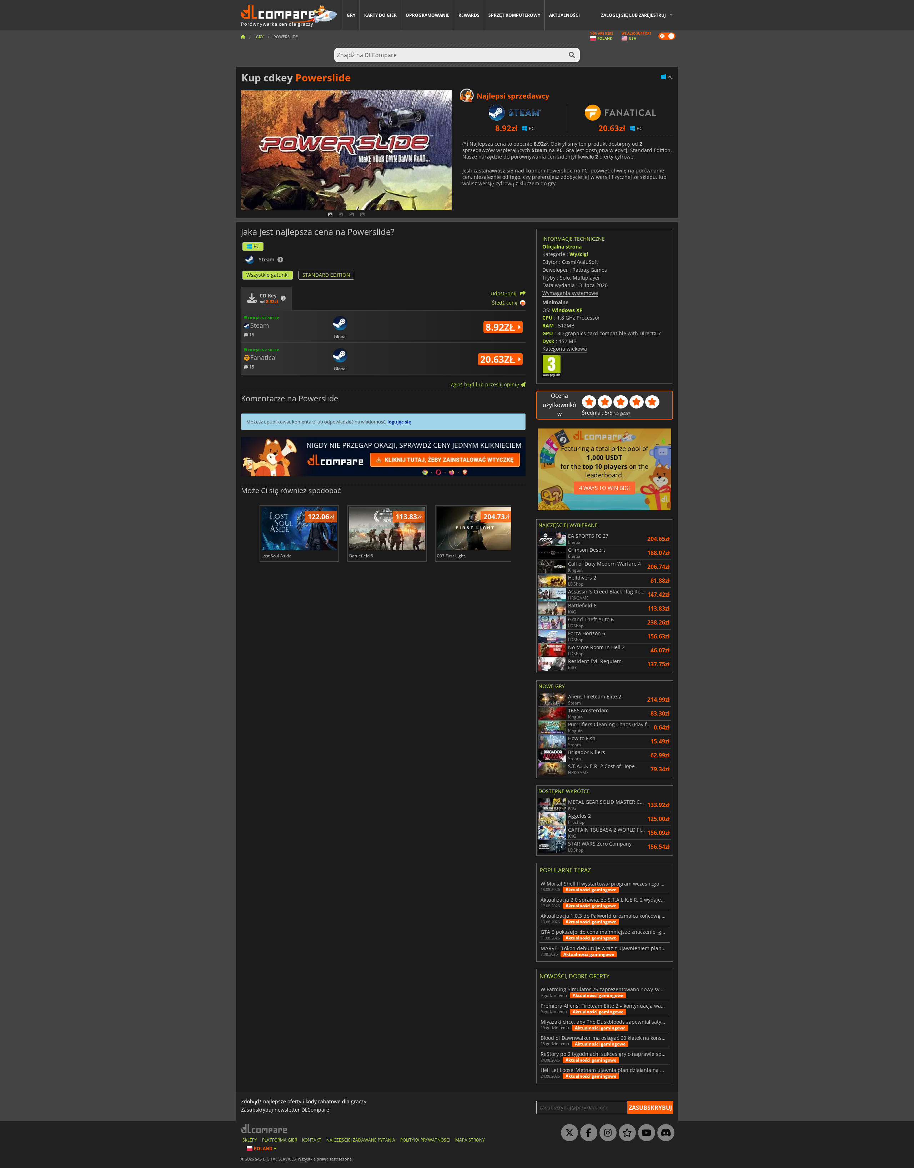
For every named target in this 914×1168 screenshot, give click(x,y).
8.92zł (502, 327)
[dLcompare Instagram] (606, 1133)
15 (251, 334)
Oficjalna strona (562, 246)
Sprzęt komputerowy (514, 15)
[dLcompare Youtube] (645, 1133)
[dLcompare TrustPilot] (625, 1133)
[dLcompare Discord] (664, 1133)
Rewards (468, 15)
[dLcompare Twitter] (568, 1133)
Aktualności (564, 15)
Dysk (548, 341)
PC (256, 246)
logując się (399, 421)
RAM (548, 325)
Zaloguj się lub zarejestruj (633, 15)
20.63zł (499, 359)
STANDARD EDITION (326, 274)
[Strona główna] (243, 36)
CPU (547, 317)
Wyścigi (578, 254)
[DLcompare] (264, 1128)
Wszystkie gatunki (267, 274)
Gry (351, 15)
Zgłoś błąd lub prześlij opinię (486, 384)
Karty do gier (380, 15)
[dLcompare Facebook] (587, 1133)
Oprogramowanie (428, 15)
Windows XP (567, 310)
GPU (547, 333)
